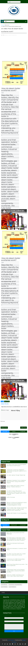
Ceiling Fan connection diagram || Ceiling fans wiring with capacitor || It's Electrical (17, 471)
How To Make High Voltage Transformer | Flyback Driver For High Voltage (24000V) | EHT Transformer (17, 509)
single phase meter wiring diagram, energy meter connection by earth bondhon (16, 571)
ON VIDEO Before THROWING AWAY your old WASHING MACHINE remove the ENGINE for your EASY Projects (16, 539)
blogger (5, 431)
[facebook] (2, 644)
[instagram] (23, 644)
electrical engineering (15, 584)
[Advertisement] (14, 49)
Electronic (4, 586)
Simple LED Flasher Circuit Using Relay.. (17, 513)
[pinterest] (10, 644)
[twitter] (5, 644)
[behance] (20, 644)
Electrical (7, 25)
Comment (23, 525)
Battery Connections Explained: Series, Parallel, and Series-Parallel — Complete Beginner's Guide (17, 503)
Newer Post (4, 427)
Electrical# (7, 401)
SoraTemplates (11, 640)
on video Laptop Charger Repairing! (16, 475)
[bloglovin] (13, 644)
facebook (22, 431)
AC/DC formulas (11, 497)
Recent (5, 525)
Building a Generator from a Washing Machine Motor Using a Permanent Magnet (16, 481)
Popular (14, 525)
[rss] (18, 644)
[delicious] (25, 644)
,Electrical (14, 35)
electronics (12, 586)
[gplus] (7, 644)
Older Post (23, 427)
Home (2, 25)
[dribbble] (15, 644)
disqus (13, 431)
